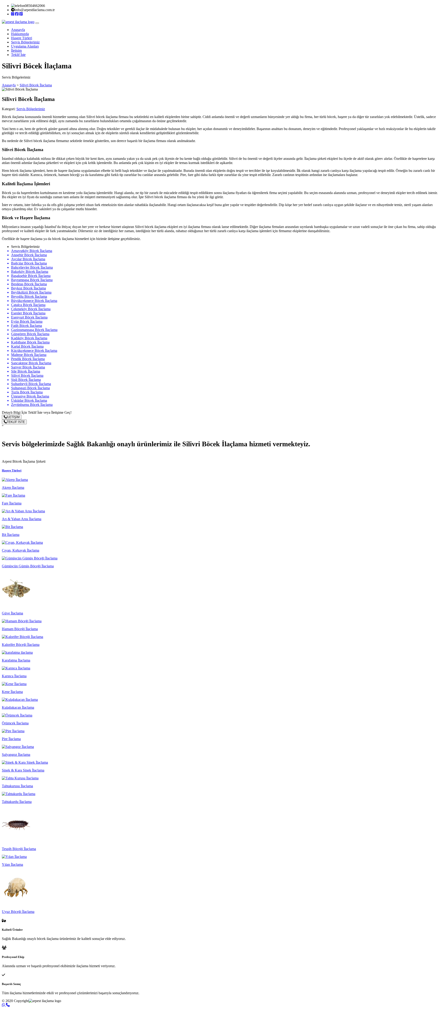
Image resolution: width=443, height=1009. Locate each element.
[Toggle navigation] (37, 23)
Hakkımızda (20, 34)
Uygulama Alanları (25, 46)
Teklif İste (18, 55)
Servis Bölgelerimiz (25, 42)
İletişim (16, 50)
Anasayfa (18, 30)
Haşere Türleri (21, 38)
